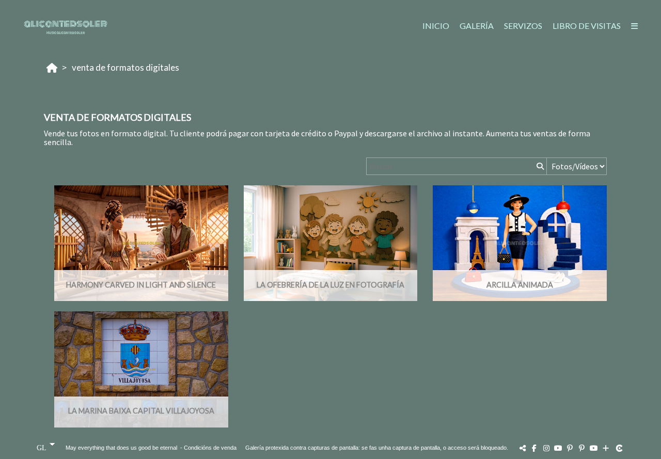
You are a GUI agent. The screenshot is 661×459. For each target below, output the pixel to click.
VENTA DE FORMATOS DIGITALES (125, 67)
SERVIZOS (523, 25)
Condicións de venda (210, 448)
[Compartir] (522, 447)
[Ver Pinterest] (570, 447)
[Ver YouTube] (558, 447)
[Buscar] (539, 166)
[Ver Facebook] (534, 447)
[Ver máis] (606, 447)
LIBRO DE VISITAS (587, 25)
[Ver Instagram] (546, 447)
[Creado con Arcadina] (620, 447)
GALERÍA (477, 25)
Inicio (435, 25)
